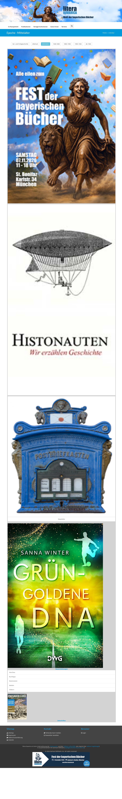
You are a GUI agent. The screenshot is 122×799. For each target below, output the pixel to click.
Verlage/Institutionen (40, 27)
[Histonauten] (61, 126)
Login (84, 662)
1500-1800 (56, 44)
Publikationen (25, 27)
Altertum (35, 44)
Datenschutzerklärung (15, 666)
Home (105, 33)
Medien (11, 597)
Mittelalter (45, 44)
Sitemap (11, 662)
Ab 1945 (88, 44)
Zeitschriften (61, 650)
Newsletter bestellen (52, 664)
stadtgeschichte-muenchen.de (74, 677)
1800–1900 (67, 44)
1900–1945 (78, 44)
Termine (64, 27)
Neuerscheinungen (61, 581)
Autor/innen (54, 27)
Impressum (12, 664)
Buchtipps (12, 589)
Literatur (111, 33)
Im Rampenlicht (13, 27)
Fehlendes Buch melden (53, 662)
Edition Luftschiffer (70, 675)
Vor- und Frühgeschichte (20, 44)
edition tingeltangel (93, 675)
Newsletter (61, 519)
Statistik (11, 669)
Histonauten (54, 675)
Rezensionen (13, 593)
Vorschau (12, 584)
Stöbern (11, 602)
